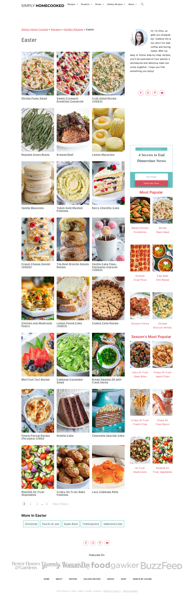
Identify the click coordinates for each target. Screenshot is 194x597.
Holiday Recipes (115, 4)
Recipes (71, 4)
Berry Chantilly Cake (105, 207)
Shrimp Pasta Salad (34, 98)
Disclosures (130, 591)
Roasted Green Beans (35, 154)
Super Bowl (71, 523)
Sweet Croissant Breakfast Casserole (70, 100)
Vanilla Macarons (32, 207)
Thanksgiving (90, 523)
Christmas (31, 523)
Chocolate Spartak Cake (108, 435)
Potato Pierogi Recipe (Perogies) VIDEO (35, 437)
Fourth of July (50, 523)
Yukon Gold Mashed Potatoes (70, 209)
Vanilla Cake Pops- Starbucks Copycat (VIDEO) (104, 267)
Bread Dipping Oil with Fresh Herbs (106, 381)
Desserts (85, 4)
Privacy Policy (112, 591)
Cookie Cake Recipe (105, 323)
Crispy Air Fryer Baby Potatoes (71, 493)
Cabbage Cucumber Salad (70, 381)
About (131, 4)
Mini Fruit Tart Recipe (35, 379)
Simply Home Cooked (34, 29)
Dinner (98, 4)
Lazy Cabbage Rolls (105, 491)
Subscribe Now (151, 183)
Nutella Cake (65, 435)
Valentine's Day (112, 523)
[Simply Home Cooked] (42, 6)
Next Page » (61, 503)
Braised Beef (65, 154)
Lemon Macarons (103, 154)
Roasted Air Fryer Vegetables (33, 493)
